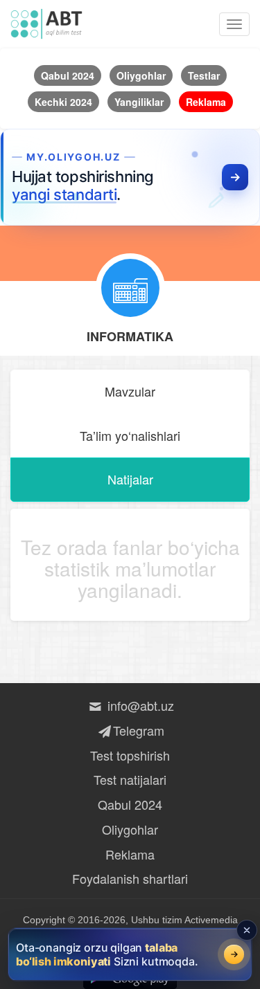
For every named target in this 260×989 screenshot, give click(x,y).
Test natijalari (130, 779)
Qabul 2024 (130, 804)
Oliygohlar (130, 829)
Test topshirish (130, 755)
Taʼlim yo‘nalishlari (130, 435)
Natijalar (130, 479)
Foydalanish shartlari (130, 878)
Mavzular (130, 391)
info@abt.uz (138, 705)
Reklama (130, 854)
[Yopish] (246, 930)
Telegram (138, 730)
